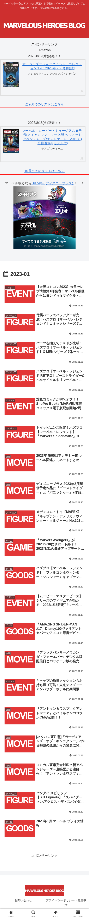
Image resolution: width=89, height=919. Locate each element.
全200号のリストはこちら (44, 104)
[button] (80, 655)
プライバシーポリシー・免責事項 (66, 903)
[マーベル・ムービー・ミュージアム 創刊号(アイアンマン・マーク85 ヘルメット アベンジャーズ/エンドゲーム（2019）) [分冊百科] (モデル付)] (11, 141)
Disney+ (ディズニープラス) (52, 183)
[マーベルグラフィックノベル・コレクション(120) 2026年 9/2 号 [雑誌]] (11, 74)
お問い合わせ (23, 900)
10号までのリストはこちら (44, 171)
